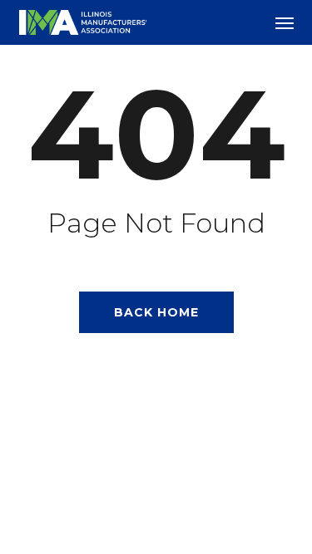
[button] (284, 22)
